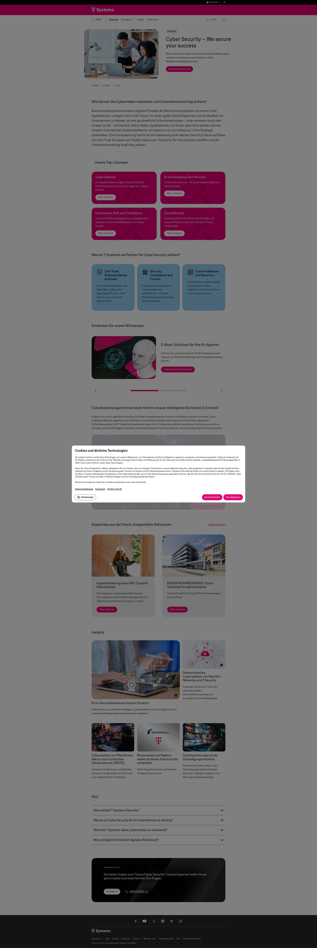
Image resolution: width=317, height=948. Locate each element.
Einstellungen (87, 497)
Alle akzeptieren (233, 497)
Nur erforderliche (212, 497)
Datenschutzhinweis (84, 489)
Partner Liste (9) (114, 489)
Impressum (100, 489)
